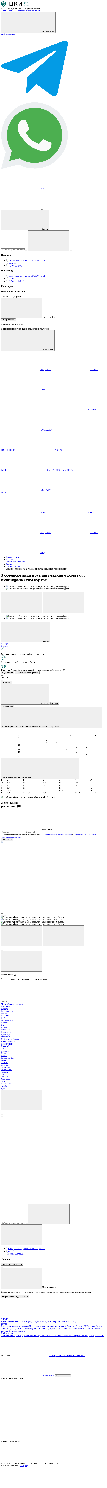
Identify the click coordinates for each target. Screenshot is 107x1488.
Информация (7, 1333)
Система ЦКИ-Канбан (85, 1326)
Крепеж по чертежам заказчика (15, 1326)
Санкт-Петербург (16, 1004)
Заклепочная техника (15, 562)
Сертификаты (46, 1321)
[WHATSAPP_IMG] (34, 168)
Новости (5, 1321)
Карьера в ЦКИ (33, 1321)
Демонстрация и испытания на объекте (58, 1328)
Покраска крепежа (17, 1331)
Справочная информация (12, 1335)
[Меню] (42, 209)
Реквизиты (99, 1335)
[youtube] (60, 1398)
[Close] (2, 1114)
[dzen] (20, 1438)
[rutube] (60, 1418)
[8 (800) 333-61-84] (21, 208)
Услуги (4, 1324)
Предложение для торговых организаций (47, 1326)
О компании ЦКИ (17, 1321)
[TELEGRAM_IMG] (34, 101)
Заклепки (10, 564)
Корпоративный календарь (65, 1321)
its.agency (24, 1466)
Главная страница (14, 557)
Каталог (9, 559)
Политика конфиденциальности (38, 1335)
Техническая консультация (28, 1328)
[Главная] (16, 6)
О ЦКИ (4, 1319)
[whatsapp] (60, 1461)
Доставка (71, 1326)
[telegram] (21, 1418)
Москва (44, 188)
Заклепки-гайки (13, 566)
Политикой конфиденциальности (57, 835)
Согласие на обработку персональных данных (73, 1335)
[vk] (21, 1398)
